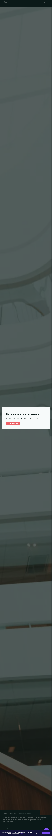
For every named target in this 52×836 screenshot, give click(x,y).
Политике (21, 833)
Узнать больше (14, 423)
